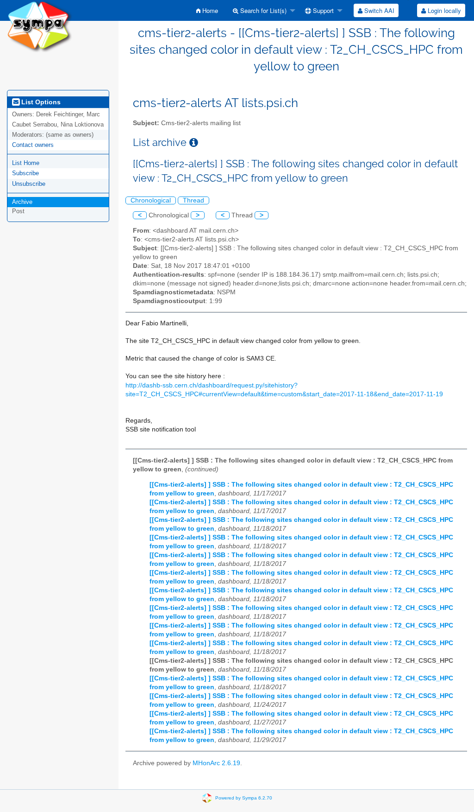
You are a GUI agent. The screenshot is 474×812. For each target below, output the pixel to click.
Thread (193, 200)
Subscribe (25, 173)
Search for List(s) (262, 10)
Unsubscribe (28, 183)
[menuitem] (207, 10)
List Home (25, 162)
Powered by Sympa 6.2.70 (243, 797)
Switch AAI (378, 10)
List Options (40, 102)
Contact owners (33, 144)
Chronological (151, 200)
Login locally (443, 10)
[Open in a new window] (193, 142)
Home (209, 10)
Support (322, 10)
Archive (22, 201)
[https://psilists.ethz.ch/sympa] (39, 25)
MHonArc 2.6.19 (216, 763)
